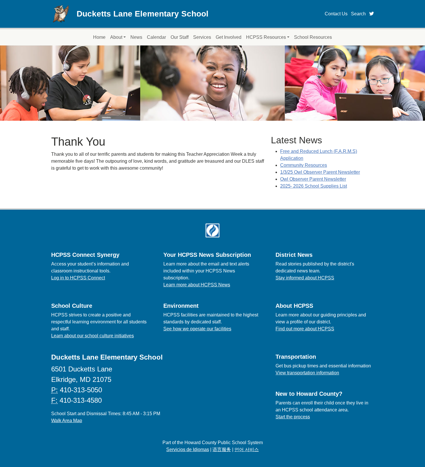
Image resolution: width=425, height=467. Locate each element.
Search (358, 13)
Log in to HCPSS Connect (78, 277)
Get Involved (228, 37)
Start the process (293, 416)
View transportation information (307, 372)
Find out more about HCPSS (305, 328)
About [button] (116, 37)
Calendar (156, 37)
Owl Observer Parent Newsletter (313, 179)
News (136, 37)
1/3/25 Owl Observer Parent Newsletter (320, 172)
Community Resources (303, 165)
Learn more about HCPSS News (196, 284)
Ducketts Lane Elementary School (142, 13)
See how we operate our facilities (197, 328)
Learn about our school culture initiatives (92, 335)
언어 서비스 (246, 449)
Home (99, 37)
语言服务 (221, 449)
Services (202, 37)
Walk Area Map (66, 420)
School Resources (313, 37)
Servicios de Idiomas (187, 449)
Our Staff (180, 37)
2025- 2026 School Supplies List (313, 186)
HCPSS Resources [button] (266, 37)
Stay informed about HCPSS (305, 277)
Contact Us (336, 13)
